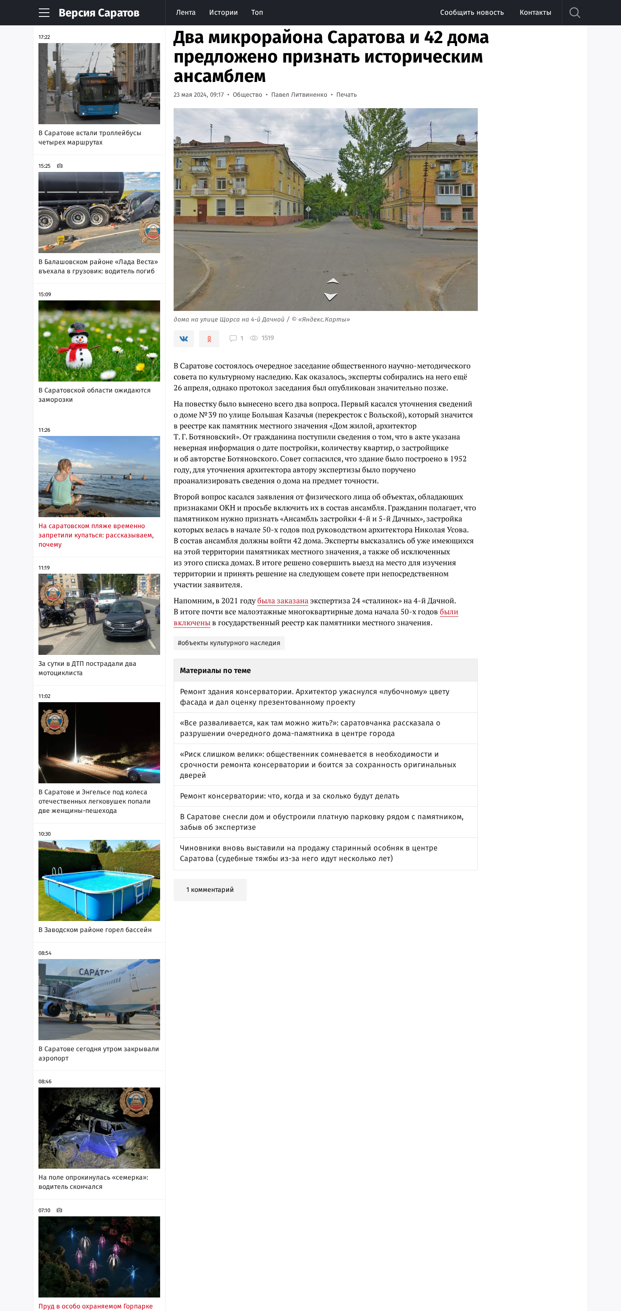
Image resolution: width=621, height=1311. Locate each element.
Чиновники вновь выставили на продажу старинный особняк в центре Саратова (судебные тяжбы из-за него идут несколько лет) (309, 853)
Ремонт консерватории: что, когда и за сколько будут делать (289, 796)
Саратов (99, 12)
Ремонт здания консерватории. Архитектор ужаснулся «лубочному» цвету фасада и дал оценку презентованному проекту (314, 697)
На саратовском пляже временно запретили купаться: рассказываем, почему (96, 535)
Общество (247, 94)
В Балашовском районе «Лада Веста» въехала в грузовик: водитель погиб (98, 266)
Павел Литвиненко (299, 94)
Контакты (535, 12)
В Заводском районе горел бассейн (95, 930)
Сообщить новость (472, 12)
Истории (223, 12)
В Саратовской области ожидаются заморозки (94, 394)
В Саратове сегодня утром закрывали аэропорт (98, 1053)
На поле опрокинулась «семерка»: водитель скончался (93, 1182)
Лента (186, 12)
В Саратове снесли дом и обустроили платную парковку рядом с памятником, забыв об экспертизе (321, 822)
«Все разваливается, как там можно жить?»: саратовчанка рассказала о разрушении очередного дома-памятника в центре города (310, 728)
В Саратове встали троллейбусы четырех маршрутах (90, 137)
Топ (257, 12)
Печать (346, 94)
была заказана (282, 600)
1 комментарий (210, 890)
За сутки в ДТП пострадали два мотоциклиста (87, 668)
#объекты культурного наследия (229, 643)
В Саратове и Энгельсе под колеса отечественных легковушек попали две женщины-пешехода (94, 801)
